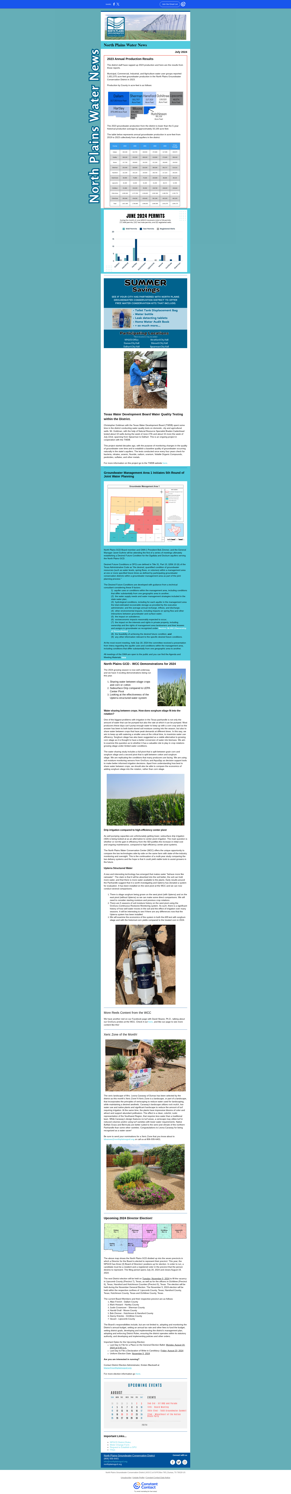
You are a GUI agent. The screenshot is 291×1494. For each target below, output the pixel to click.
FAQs (112, 1450)
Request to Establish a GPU (123, 1447)
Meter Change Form (119, 1445)
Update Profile (138, 1478)
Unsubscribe (126, 1478)
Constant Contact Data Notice (158, 1478)
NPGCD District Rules (120, 1442)
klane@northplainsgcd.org (118, 1368)
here (165, 463)
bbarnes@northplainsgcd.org (119, 1139)
